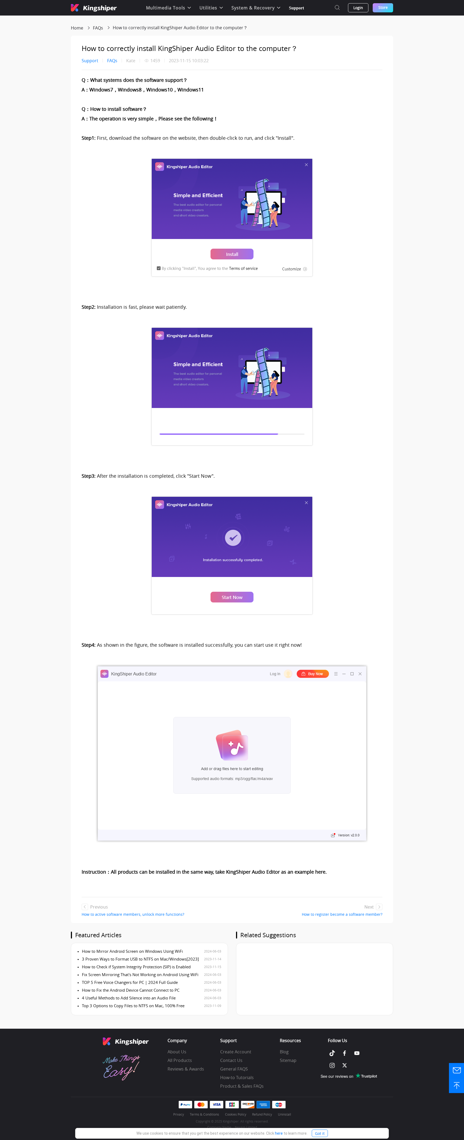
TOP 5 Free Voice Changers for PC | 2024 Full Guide (129, 982)
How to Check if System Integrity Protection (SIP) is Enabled (136, 966)
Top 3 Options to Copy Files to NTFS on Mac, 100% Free (132, 1005)
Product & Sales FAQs (242, 1086)
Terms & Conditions (204, 1114)
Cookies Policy (235, 1114)
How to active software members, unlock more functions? (133, 914)
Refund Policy (262, 1114)
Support (296, 8)
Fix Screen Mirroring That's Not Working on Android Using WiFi (139, 974)
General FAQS (234, 1069)
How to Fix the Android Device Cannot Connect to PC (130, 990)
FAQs (98, 28)
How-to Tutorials (237, 1077)
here (279, 1133)
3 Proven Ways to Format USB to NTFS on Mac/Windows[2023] (140, 959)
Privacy (178, 1114)
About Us (177, 1052)
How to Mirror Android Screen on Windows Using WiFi (132, 951)
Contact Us (231, 1060)
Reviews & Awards (186, 1069)
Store (383, 7)
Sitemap (288, 1060)
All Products (180, 1060)
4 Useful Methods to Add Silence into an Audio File (128, 998)
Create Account (235, 1052)
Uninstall (284, 1114)
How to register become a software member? (342, 914)
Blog (284, 1052)
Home (77, 28)
